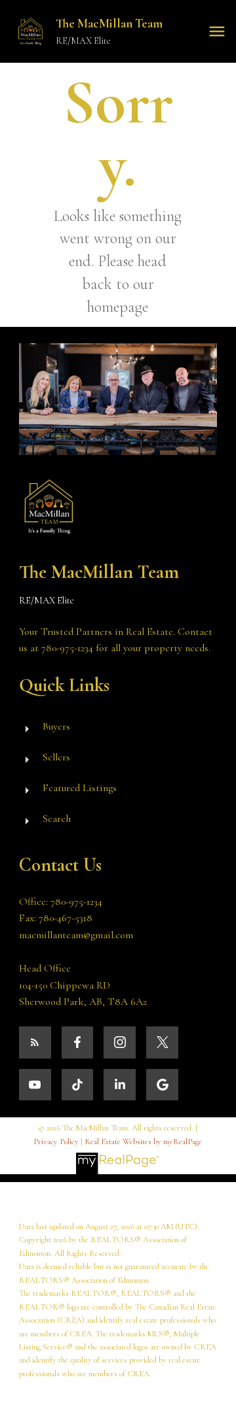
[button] (35, 1042)
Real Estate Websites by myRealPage (143, 1141)
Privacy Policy (56, 1141)
